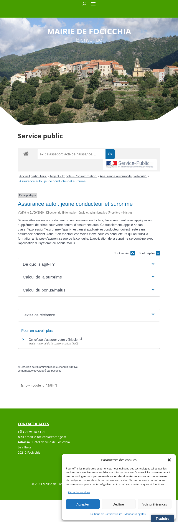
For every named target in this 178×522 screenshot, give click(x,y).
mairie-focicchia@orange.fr (46, 437)
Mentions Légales (135, 514)
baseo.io (56, 370)
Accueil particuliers (33, 176)
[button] (169, 460)
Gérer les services (79, 492)
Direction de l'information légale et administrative (49, 367)
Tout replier (122, 253)
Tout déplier (147, 253)
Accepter (82, 504)
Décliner (119, 504)
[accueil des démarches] (26, 153)
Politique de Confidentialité (106, 514)
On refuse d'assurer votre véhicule (53, 339)
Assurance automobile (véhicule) (123, 176)
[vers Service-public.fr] (130, 164)
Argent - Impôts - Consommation (73, 176)
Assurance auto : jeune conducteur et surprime (52, 181)
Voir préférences (154, 504)
